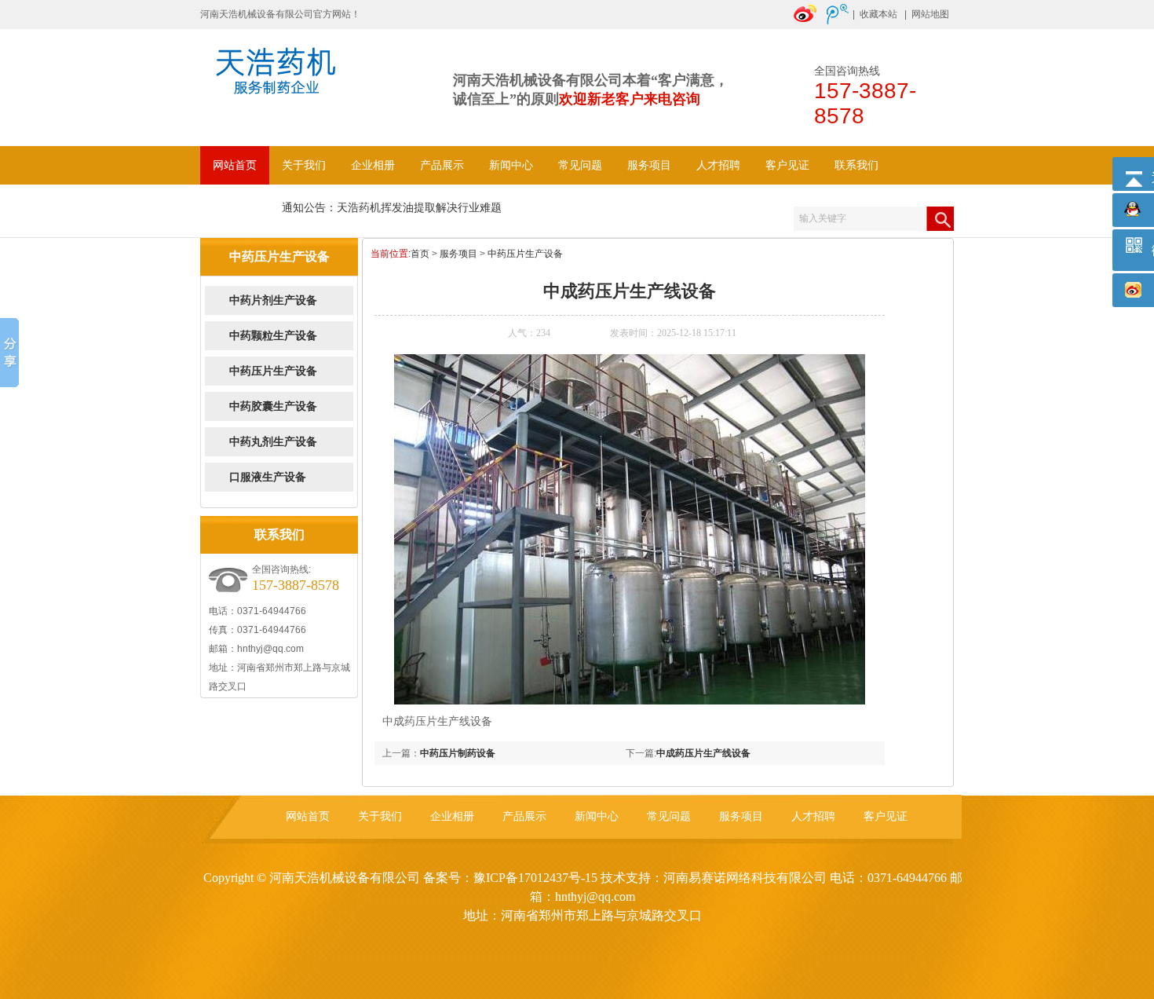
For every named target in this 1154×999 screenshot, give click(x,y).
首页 (420, 253)
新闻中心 (511, 165)
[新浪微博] (807, 21)
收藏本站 (878, 14)
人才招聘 (718, 165)
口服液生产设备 (267, 477)
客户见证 (787, 165)
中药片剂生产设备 (273, 300)
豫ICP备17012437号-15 (535, 877)
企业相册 (373, 165)
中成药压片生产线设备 (703, 753)
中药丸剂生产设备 (273, 442)
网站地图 (930, 14)
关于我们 (304, 165)
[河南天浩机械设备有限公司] (282, 85)
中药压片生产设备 (273, 371)
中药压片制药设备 (457, 753)
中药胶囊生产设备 (273, 406)
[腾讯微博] (837, 21)
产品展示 (442, 165)
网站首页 (235, 165)
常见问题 (580, 165)
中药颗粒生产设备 (273, 336)
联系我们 (856, 165)
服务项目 (649, 165)
